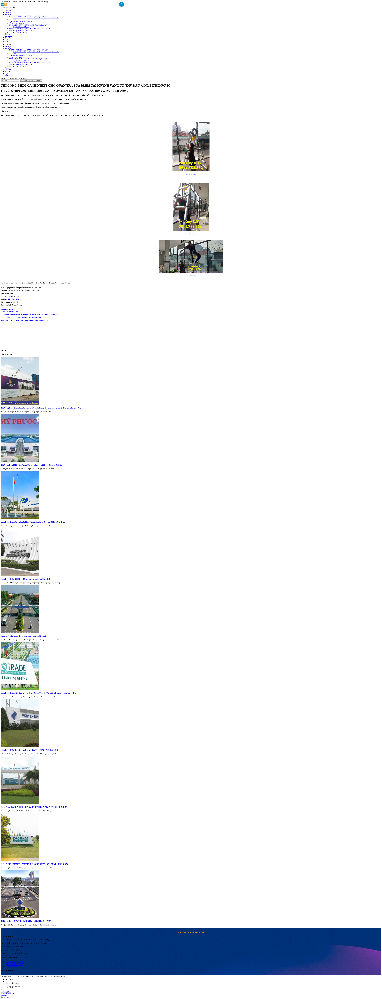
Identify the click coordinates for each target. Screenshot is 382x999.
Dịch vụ (7, 34)
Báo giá (7, 37)
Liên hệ (7, 41)
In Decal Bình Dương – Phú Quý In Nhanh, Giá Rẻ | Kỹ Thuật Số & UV (36, 18)
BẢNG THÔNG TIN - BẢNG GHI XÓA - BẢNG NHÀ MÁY (29, 28)
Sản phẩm (8, 14)
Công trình (8, 36)
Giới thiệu (8, 12)
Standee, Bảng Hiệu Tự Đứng (22, 21)
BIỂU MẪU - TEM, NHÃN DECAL (21, 30)
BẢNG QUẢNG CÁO (16, 23)
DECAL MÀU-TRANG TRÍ (18, 32)
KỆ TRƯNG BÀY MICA (21, 27)
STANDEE (12, 20)
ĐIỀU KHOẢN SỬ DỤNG (14, 961)
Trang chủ (8, 11)
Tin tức (7, 39)
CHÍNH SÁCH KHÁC (12, 966)
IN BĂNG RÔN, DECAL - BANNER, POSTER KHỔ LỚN (28, 16)
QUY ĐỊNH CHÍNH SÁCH (14, 965)
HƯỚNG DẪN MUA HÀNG (14, 963)
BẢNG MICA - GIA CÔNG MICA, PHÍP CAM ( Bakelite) (28, 25)
